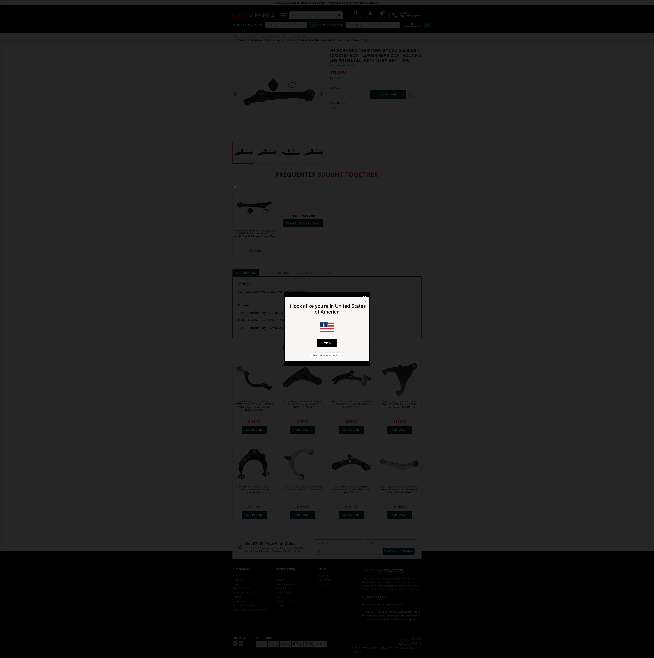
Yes (327, 342)
